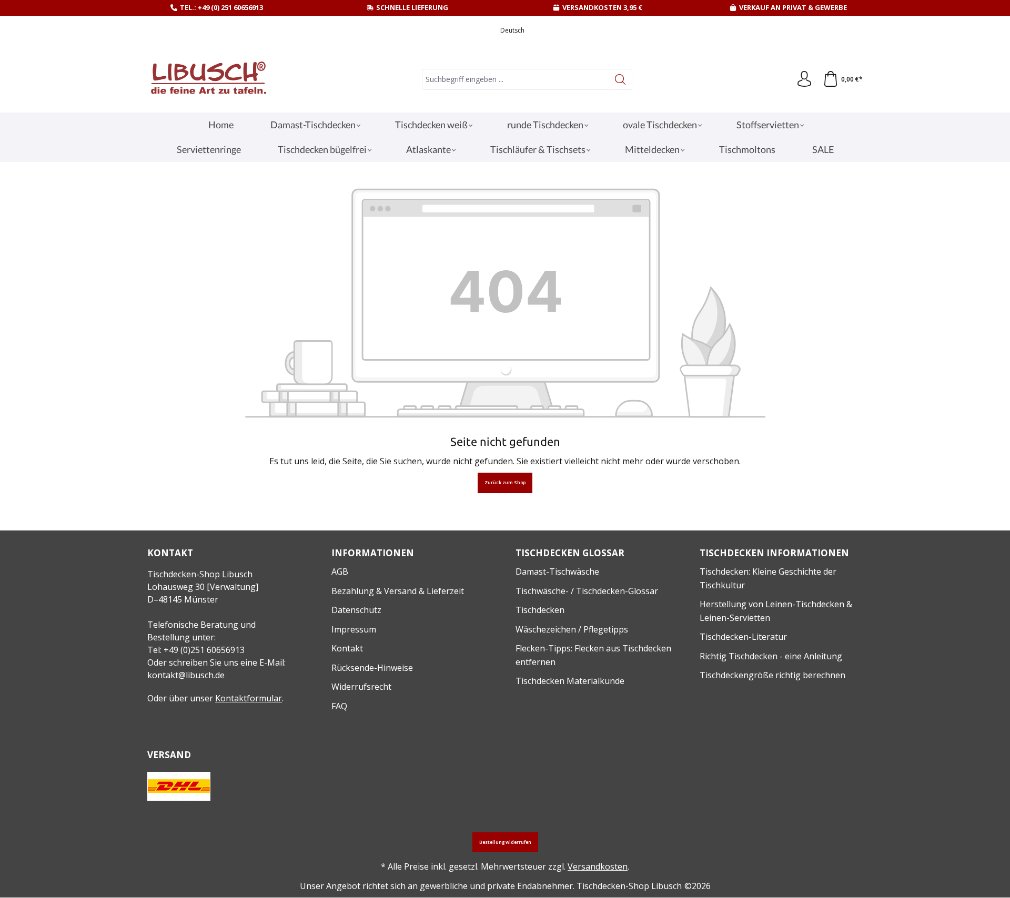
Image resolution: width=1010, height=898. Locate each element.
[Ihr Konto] (804, 79)
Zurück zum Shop (505, 482)
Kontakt (347, 648)
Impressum (353, 629)
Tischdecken (540, 610)
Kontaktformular (248, 698)
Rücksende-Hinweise (372, 668)
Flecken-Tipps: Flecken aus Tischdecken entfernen (593, 655)
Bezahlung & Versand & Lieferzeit (397, 591)
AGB (339, 571)
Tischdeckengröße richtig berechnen (772, 675)
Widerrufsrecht (361, 686)
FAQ (339, 706)
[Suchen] (620, 79)
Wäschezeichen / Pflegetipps (572, 629)
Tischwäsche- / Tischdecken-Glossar (587, 591)
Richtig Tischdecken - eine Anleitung (771, 656)
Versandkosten (598, 866)
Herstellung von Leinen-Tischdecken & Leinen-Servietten (776, 611)
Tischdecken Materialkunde (570, 681)
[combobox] (515, 79)
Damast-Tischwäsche (557, 571)
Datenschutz (356, 610)
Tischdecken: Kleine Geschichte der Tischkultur (768, 578)
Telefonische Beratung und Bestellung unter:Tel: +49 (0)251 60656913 (201, 637)
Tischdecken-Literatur (743, 636)
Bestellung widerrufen (505, 842)
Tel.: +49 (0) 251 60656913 (221, 7)
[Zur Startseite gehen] (207, 79)
